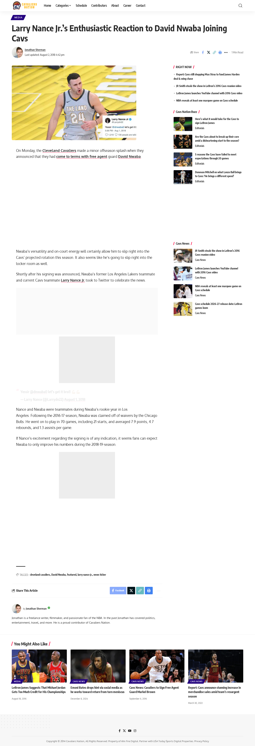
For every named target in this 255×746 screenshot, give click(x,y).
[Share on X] (208, 52)
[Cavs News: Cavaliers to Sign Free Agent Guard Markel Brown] (156, 666)
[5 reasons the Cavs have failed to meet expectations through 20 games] (183, 159)
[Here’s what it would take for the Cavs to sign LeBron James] (183, 124)
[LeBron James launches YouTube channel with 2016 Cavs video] (183, 273)
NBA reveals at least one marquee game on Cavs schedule (207, 100)
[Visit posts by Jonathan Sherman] (17, 52)
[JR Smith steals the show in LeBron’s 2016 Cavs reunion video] (183, 256)
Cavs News (200, 259)
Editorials (199, 128)
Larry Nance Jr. (73, 280)
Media (18, 17)
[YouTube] (129, 730)
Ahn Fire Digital (129, 741)
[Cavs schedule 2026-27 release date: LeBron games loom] (183, 309)
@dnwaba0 (38, 391)
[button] (240, 5)
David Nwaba (129, 156)
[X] (124, 730)
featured (71, 574)
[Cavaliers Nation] (25, 5)
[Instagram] (135, 730)
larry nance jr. (85, 574)
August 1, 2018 (74, 399)
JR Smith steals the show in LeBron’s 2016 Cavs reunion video (208, 86)
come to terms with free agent (81, 156)
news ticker (100, 574)
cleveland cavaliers (40, 574)
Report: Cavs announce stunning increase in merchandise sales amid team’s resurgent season (214, 692)
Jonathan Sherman (35, 49)
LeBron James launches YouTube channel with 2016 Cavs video (209, 93)
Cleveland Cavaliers (59, 150)
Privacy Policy (201, 741)
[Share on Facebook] (202, 52)
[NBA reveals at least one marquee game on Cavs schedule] (183, 291)
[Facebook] (120, 730)
